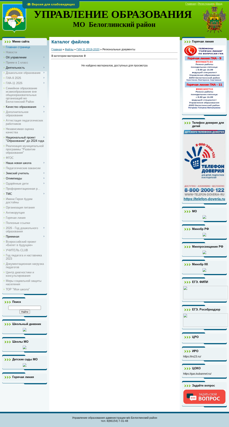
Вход (219, 3)
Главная (190, 3)
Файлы (69, 49)
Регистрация (206, 3)
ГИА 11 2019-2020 (88, 49)
